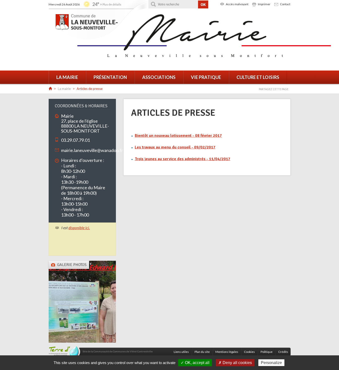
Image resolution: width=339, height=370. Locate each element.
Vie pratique (206, 77)
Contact (285, 4)
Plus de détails (111, 4)
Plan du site (202, 352)
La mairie (67, 77)
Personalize (271, 363)
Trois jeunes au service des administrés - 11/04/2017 (182, 158)
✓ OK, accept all (195, 363)
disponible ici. (74, 227)
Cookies (249, 352)
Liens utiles (181, 352)
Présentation (110, 77)
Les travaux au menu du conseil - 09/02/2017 (175, 147)
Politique (266, 352)
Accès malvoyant (237, 4)
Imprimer (264, 4)
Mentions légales (226, 352)
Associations (158, 77)
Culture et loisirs (258, 77)
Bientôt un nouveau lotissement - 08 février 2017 (178, 135)
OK (203, 4)
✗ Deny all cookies (235, 363)
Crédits (283, 352)
